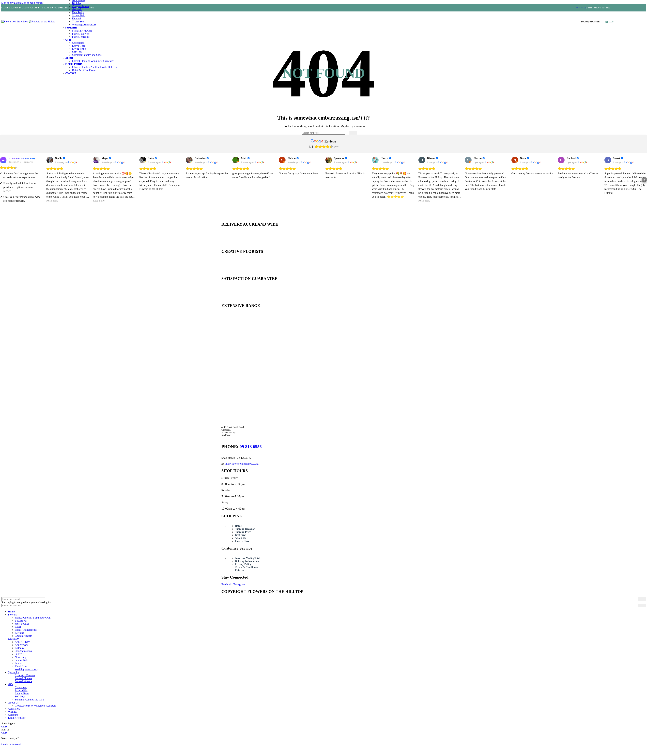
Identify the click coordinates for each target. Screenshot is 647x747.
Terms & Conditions (246, 567)
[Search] (603, 21)
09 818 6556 (251, 446)
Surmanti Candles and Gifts (86, 54)
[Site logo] (15, 21)
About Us (240, 538)
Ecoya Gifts (78, 45)
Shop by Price (243, 531)
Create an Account (11, 744)
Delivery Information (247, 561)
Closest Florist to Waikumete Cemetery (93, 61)
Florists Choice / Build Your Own (33, 617)
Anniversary (21, 644)
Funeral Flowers (80, 33)
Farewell (76, 18)
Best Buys (240, 535)
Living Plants (79, 48)
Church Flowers (23, 635)
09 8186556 (581, 8)
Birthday (76, 3)
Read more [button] (52, 200)
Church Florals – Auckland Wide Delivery (94, 67)
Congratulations (80, 6)
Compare (13, 714)
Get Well (77, 9)
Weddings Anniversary (84, 24)
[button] (2, 179)
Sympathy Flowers (82, 30)
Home (238, 525)
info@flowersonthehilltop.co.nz (241, 463)
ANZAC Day (22, 641)
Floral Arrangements (26, 629)
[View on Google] (49, 160)
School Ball (78, 15)
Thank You (78, 21)
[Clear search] (346, 133)
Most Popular (22, 623)
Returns (239, 570)
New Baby (78, 12)
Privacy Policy (243, 564)
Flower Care (242, 541)
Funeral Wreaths (80, 36)
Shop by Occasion (245, 528)
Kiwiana (19, 632)
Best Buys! (21, 620)
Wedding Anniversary (26, 669)
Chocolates (78, 42)
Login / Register (16, 717)
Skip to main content (32, 2)
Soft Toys (77, 51)
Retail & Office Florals (84, 70)
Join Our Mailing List (247, 558)
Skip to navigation (11, 2)
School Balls (21, 660)
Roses (18, 626)
